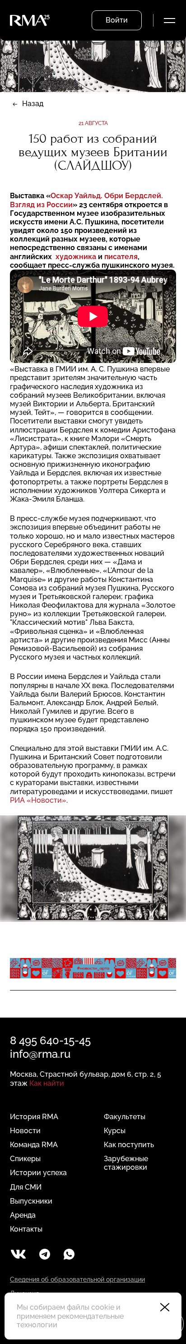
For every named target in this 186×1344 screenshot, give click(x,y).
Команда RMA (34, 1144)
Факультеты (124, 1116)
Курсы (115, 1130)
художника (76, 256)
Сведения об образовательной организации (77, 1279)
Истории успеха (38, 1172)
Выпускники (31, 1201)
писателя (121, 256)
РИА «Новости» (38, 800)
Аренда (23, 1215)
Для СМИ (26, 1187)
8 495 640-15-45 (50, 1040)
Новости (25, 1130)
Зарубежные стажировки (126, 1163)
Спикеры (25, 1158)
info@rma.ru (40, 1053)
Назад (32, 103)
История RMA (34, 1116)
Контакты (26, 1229)
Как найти (46, 1083)
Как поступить (129, 1144)
